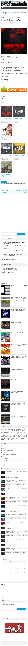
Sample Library (8, 435)
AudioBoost (3, 183)
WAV (10, 440)
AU (5, 429)
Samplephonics (18, 435)
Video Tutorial (20, 438)
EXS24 (5, 430)
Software (4, 463)
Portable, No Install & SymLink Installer (9, 454)
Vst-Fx (3, 440)
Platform (3, 452)
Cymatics (22, 429)
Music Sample (5, 460)
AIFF (1, 429)
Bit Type (3, 448)
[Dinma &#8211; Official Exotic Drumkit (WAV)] (6, 167)
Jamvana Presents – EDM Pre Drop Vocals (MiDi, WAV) (15, 518)
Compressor (18, 429)
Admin (3, 22)
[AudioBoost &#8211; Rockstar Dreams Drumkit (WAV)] (19, 111)
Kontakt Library (9, 432)
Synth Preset (3, 438)
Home (2, 12)
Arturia (3, 429)
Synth (19, 436)
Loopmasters (22, 432)
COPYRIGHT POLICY (5, 600)
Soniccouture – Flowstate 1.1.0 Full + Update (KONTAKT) (16, 514)
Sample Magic (13, 435)
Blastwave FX (13, 429)
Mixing (8, 433)
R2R (2, 435)
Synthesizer (24, 436)
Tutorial (12, 438)
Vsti (6, 440)
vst (24, 438)
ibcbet (3, 636)
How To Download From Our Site (7, 604)
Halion (7, 430)
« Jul (3, 577)
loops (2, 433)
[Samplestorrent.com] (14, 6)
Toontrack (9, 438)
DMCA (2, 602)
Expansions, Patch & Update (7, 450)
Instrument (15, 430)
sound (4, 436)
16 (24, 568)
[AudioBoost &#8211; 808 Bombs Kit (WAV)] (6, 148)
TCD (6, 438)
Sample (3, 456)
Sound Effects (8, 436)
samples (24, 435)
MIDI (5, 434)
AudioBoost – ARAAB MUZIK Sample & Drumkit (16, 183)
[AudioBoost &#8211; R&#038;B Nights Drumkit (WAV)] (6, 130)
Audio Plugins (4, 446)
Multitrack (13, 433)
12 (10, 568)
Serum (2, 436)
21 (17, 570)
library (17, 432)
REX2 (4, 435)
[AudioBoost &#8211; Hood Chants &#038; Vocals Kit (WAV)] (19, 148)
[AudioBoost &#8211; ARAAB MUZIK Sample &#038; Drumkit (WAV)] (6, 111)
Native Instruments (20, 433)
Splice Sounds (14, 436)
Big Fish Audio (8, 429)
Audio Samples (7, 12)
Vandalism (16, 438)
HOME (2, 598)
